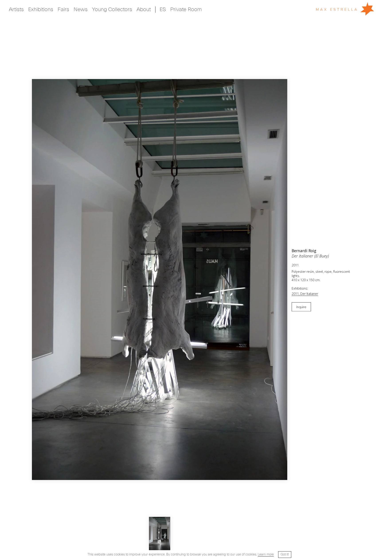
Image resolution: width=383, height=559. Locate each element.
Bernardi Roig (304, 250)
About (144, 9)
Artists (16, 9)
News (81, 9)
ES (163, 9)
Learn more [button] (266, 554)
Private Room (186, 9)
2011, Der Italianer (305, 293)
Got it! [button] (285, 554)
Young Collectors (112, 9)
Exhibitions (40, 9)
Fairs (63, 9)
